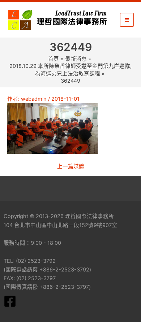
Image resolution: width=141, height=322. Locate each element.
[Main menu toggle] (127, 20)
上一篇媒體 (70, 166)
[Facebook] (10, 301)
